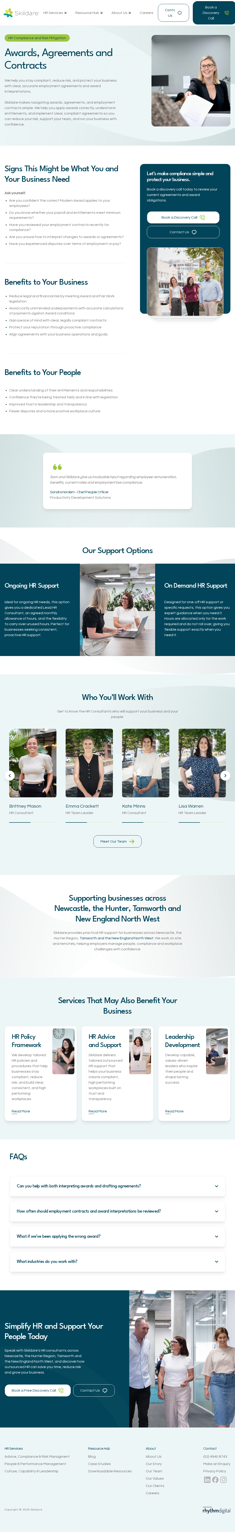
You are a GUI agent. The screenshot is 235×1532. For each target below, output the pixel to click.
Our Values (155, 1478)
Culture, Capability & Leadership (32, 1471)
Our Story (154, 1464)
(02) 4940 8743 (215, 1456)
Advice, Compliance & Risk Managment (37, 1456)
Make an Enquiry (216, 1464)
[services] (63, 1051)
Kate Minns (133, 806)
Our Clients (155, 1486)
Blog (92, 1456)
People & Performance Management (35, 1464)
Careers (146, 13)
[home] (21, 13)
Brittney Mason (25, 806)
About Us (154, 1456)
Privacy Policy (214, 1471)
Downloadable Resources (110, 1471)
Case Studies (99, 1464)
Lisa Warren (191, 806)
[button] (55, 12)
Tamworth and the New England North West (117, 938)
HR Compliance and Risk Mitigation (37, 38)
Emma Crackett (82, 806)
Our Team (154, 1471)
